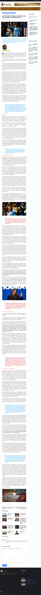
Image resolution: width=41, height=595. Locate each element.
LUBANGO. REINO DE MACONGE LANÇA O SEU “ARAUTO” (33, 62)
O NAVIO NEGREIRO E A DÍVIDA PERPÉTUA (34, 24)
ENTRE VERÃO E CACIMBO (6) (34, 17)
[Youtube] (4, 576)
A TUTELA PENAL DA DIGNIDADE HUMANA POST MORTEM (33, 54)
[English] (36, 0)
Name (8, 557)
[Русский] (38, 0)
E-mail (20, 557)
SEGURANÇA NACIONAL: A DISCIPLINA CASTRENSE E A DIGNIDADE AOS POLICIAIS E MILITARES (23, 527)
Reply (6, 543)
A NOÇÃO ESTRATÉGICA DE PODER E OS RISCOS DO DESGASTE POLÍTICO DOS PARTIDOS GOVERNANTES (33, 58)
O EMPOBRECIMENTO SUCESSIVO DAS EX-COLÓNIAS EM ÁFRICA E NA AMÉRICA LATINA (34, 33)
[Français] (37, 0)
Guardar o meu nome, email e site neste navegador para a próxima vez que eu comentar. (13, 563)
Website (3, 560)
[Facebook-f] (31, 0)
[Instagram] (32, 0)
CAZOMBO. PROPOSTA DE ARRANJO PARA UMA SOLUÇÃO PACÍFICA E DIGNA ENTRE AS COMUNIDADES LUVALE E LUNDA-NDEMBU (23, 520)
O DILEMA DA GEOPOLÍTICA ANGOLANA (34, 20)
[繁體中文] (35, 0)
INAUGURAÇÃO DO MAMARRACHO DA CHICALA (10, 532)
